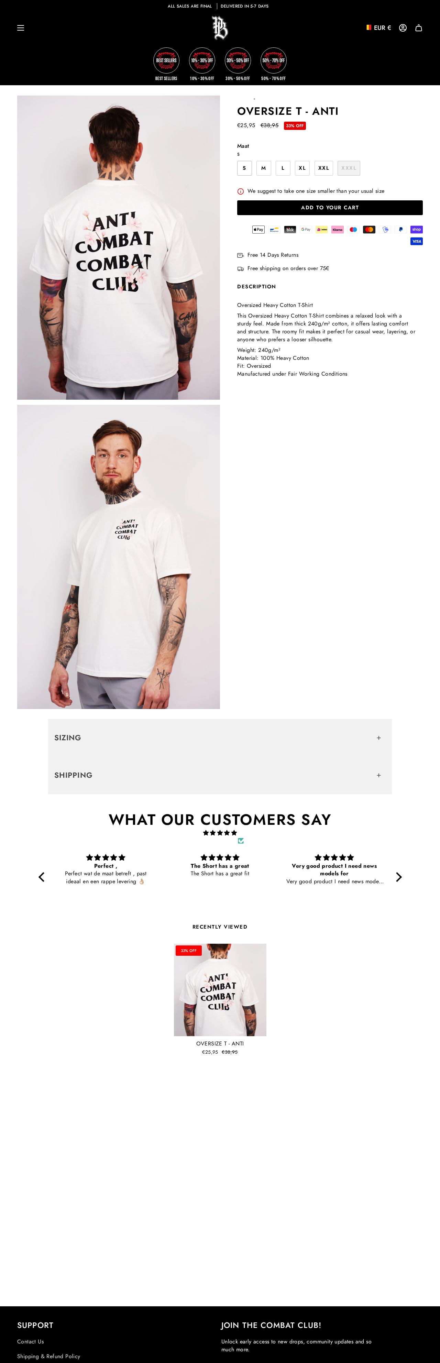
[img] (220, 833)
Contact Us (30, 1341)
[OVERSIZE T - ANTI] (220, 990)
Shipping (73, 775)
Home (243, 99)
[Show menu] (21, 28)
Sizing (68, 737)
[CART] (419, 28)
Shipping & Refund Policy (48, 1356)
